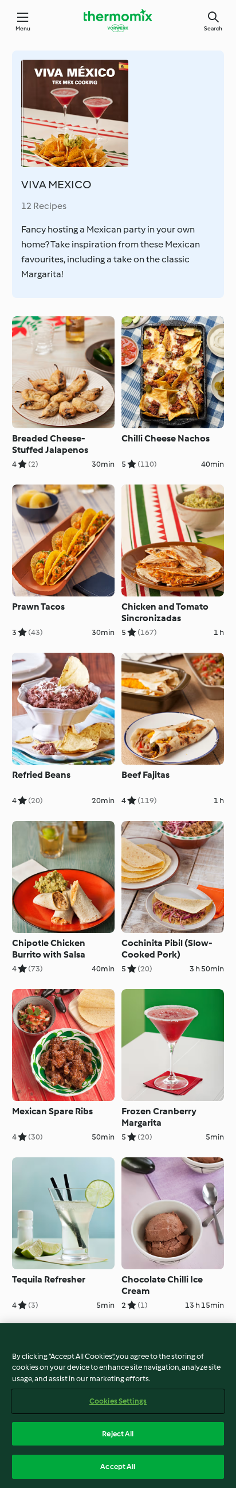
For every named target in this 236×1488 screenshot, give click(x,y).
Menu (23, 28)
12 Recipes (43, 205)
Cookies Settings (118, 1401)
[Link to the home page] (118, 20)
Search (213, 28)
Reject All (117, 1433)
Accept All (117, 1466)
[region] (118, 1405)
